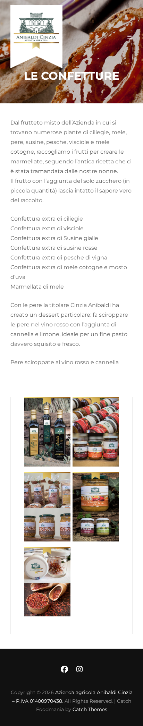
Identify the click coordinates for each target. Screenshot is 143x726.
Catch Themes (90, 709)
